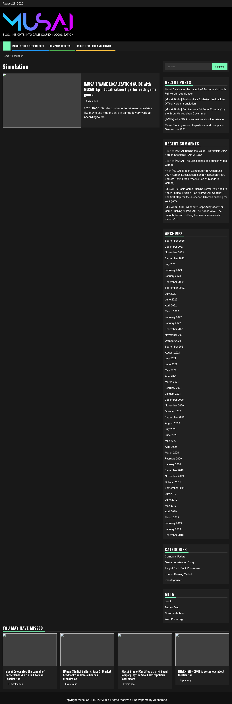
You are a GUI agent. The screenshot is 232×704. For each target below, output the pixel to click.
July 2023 (170, 264)
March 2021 (172, 382)
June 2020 (171, 435)
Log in (168, 601)
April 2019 (171, 511)
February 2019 (173, 523)
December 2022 (174, 282)
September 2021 (175, 346)
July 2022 (170, 293)
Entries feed (172, 607)
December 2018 (174, 535)
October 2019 (173, 482)
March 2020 (172, 452)
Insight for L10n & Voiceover (93, 46)
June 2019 (171, 499)
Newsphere (141, 700)
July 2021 (170, 358)
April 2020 (171, 446)
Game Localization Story (179, 562)
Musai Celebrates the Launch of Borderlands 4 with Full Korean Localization (25, 675)
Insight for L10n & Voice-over (182, 568)
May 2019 (170, 505)
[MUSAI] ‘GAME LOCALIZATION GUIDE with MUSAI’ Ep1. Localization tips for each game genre (120, 89)
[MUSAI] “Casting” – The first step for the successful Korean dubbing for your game (196, 197)
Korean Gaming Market (178, 574)
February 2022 (173, 317)
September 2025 (175, 240)
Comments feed (175, 613)
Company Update (175, 556)
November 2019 (174, 476)
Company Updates (60, 46)
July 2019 (170, 494)
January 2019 (173, 529)
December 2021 (174, 329)
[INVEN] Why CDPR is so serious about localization (195, 119)
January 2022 (173, 323)
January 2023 (173, 276)
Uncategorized (173, 580)
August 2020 (172, 423)
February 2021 (173, 388)
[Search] (226, 46)
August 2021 (172, 352)
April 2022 (171, 305)
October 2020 (173, 411)
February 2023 (173, 270)
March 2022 (172, 311)
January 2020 (173, 464)
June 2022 (171, 299)
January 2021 (173, 393)
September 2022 (175, 287)
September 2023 (175, 258)
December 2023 (174, 246)
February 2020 (173, 458)
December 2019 (174, 470)
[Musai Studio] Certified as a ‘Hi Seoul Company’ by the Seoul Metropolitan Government (144, 675)
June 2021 (171, 364)
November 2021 (174, 335)
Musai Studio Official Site (28, 46)
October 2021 (173, 340)
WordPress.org (174, 619)
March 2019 (172, 517)
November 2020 (174, 405)
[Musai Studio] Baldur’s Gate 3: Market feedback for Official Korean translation (87, 675)
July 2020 (170, 429)
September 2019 (175, 488)
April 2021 (171, 376)
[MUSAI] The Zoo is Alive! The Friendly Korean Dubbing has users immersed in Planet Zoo (193, 215)
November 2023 (174, 252)
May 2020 (170, 440)
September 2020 (175, 417)
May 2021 (170, 370)
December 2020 (174, 399)
